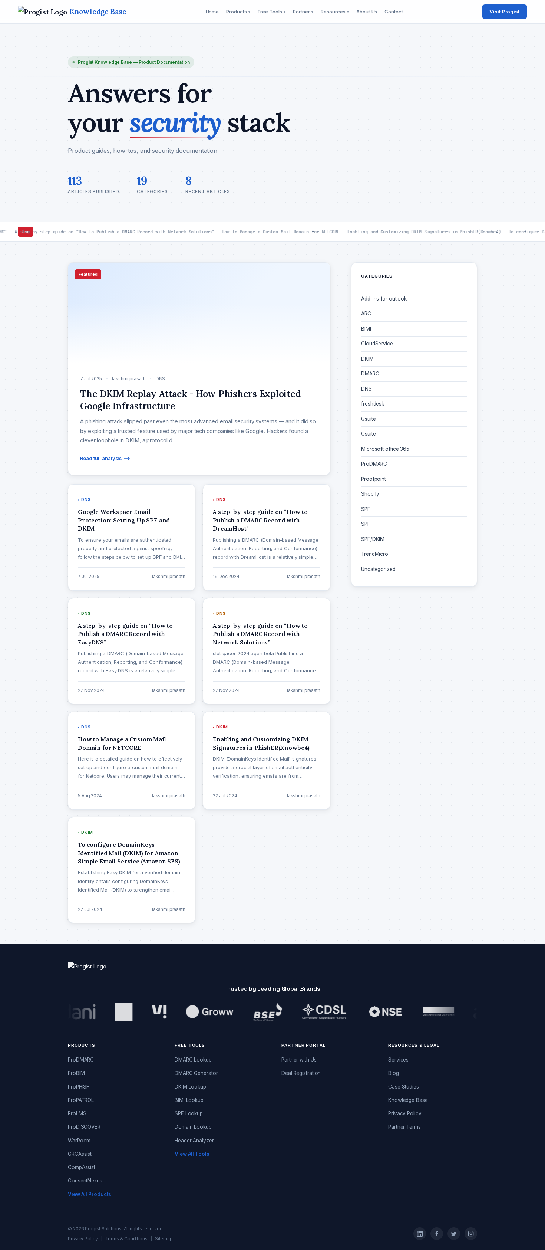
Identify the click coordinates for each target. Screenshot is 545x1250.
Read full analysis (101, 458)
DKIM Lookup (190, 1087)
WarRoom (79, 1141)
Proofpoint (373, 479)
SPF (365, 509)
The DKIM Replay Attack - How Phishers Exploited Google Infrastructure (408, 635)
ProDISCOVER (84, 1127)
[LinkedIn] (419, 1233)
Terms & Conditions (126, 1238)
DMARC (370, 374)
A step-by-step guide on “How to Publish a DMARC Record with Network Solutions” (410, 768)
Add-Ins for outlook (384, 299)
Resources (335, 11)
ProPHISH (79, 1087)
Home (212, 11)
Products (238, 11)
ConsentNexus (85, 1181)
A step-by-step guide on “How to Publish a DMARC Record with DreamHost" (410, 702)
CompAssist (81, 1167)
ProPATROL (81, 1100)
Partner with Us (299, 1060)
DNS (366, 389)
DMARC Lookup (193, 1060)
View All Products (89, 1194)
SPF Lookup (189, 1113)
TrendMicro (374, 554)
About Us (366, 11)
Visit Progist (504, 11)
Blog (393, 1073)
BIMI (366, 329)
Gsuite (368, 419)
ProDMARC (374, 464)
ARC (366, 313)
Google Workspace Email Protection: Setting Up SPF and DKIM (412, 668)
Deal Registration (301, 1073)
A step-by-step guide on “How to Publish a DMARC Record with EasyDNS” (410, 735)
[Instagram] (471, 1233)
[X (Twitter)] (453, 1233)
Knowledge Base (408, 1100)
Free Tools (271, 11)
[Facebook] (436, 1233)
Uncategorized (378, 569)
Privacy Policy (405, 1113)
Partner (303, 11)
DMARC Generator (196, 1073)
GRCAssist (80, 1154)
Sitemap (164, 1238)
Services (398, 1060)
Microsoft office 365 (385, 449)
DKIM (367, 359)
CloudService (377, 344)
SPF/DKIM (372, 539)
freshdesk (372, 404)
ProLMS (77, 1113)
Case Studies (403, 1087)
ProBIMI (77, 1073)
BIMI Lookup (189, 1100)
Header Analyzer (194, 1141)
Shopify (370, 494)
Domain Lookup (193, 1127)
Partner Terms (404, 1127)
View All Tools (192, 1154)
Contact (393, 11)
